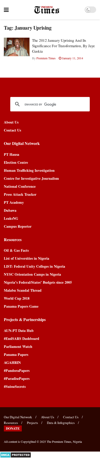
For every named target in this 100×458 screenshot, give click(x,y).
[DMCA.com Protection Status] (15, 454)
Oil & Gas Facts (16, 250)
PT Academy (14, 202)
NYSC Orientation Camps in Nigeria (32, 274)
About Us (11, 122)
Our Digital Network (18, 417)
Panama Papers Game (21, 306)
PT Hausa (11, 154)
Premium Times (46, 58)
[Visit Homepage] (47, 10)
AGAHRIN (12, 362)
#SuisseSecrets (15, 386)
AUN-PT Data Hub (19, 330)
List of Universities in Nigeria (26, 258)
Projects (32, 422)
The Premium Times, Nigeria (64, 441)
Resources (11, 422)
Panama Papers (16, 354)
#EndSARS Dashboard (21, 338)
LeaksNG (11, 218)
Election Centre (16, 162)
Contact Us (12, 130)
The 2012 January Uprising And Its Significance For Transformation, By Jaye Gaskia (63, 46)
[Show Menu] (6, 9)
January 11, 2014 (72, 58)
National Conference (20, 186)
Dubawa (10, 210)
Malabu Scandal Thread (23, 290)
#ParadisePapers (16, 378)
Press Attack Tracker (20, 194)
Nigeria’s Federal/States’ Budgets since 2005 (38, 282)
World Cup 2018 (16, 298)
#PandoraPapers (16, 370)
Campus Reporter (18, 226)
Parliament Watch (18, 346)
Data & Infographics (61, 422)
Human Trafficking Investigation (29, 170)
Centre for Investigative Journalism (31, 178)
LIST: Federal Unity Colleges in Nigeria (34, 266)
